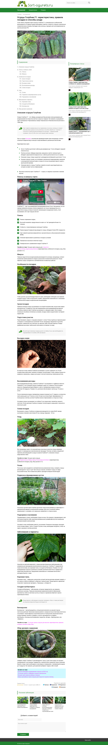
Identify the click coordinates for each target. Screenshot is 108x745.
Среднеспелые (33, 10)
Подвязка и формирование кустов (30, 94)
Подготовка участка (26, 81)
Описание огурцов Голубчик (25, 67)
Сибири (30, 460)
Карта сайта (88, 740)
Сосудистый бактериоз (27, 104)
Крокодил (28, 138)
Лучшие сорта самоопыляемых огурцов (29, 675)
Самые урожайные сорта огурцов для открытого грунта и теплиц (35, 677)
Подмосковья (23, 460)
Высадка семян (25, 83)
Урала (34, 460)
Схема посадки (25, 87)
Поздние (43, 10)
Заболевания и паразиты (24, 99)
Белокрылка (24, 106)
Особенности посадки (24, 76)
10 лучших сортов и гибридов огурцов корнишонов (32, 673)
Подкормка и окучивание (28, 97)
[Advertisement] (80, 38)
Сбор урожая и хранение (24, 109)
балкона (35, 249)
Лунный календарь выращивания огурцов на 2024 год (33, 671)
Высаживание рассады (27, 85)
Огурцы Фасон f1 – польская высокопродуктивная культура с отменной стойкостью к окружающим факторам (47, 708)
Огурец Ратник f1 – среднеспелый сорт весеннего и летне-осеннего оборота (59, 706)
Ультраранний (21, 10)
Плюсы (23, 71)
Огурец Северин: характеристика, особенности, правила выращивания (35, 706)
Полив (23, 92)
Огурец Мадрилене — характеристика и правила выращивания (22, 706)
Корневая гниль (25, 101)
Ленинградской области (42, 460)
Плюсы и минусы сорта (24, 69)
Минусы (23, 74)
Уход (19, 90)
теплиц (23, 249)
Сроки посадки (25, 78)
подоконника (29, 249)
